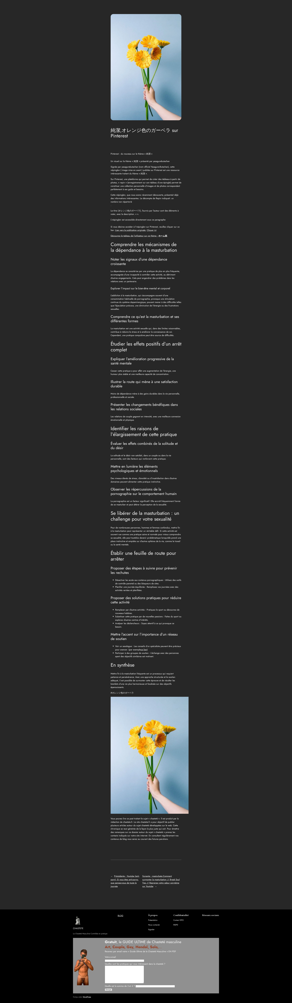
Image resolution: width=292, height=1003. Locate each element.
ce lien (144, 649)
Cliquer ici (151, 230)
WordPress (87, 997)
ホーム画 (162, 235)
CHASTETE (78, 928)
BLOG (120, 915)
